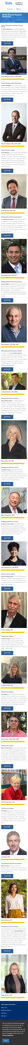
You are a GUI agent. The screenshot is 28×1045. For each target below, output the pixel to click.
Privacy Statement (7, 1035)
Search (10, 9)
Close (5, 1040)
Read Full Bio (7, 43)
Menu (19, 9)
